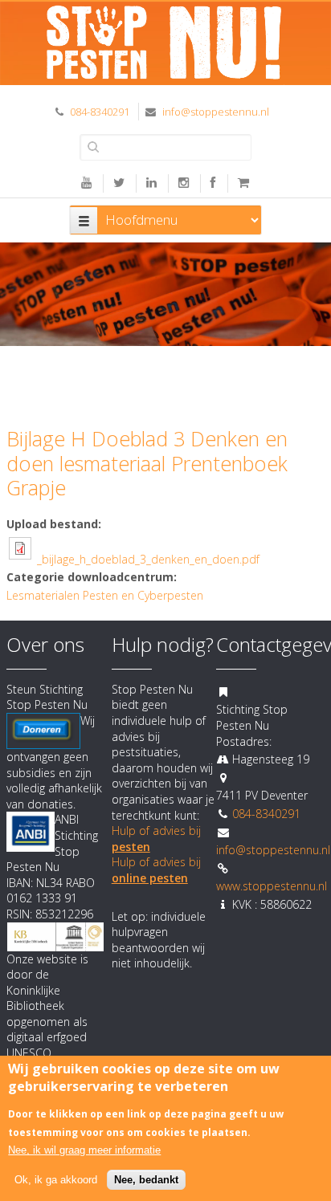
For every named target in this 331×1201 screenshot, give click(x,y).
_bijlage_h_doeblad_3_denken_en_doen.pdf (148, 559)
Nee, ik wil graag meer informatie (84, 1150)
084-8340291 (99, 111)
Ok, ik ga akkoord (55, 1180)
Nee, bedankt (146, 1180)
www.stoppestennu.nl (271, 886)
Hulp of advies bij (156, 869)
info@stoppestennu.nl (215, 111)
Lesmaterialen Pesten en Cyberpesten (104, 595)
